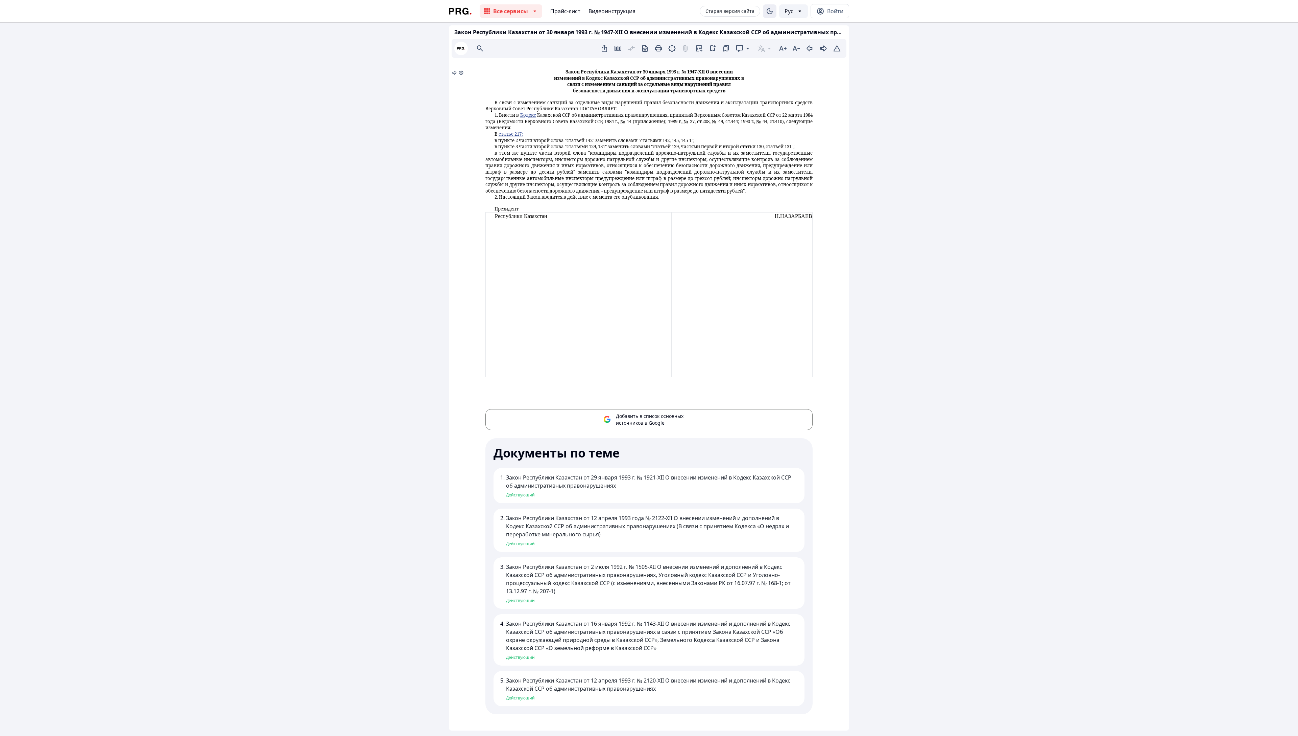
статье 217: (511, 134)
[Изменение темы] (769, 11)
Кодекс (528, 115)
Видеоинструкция (611, 11)
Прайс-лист (565, 11)
